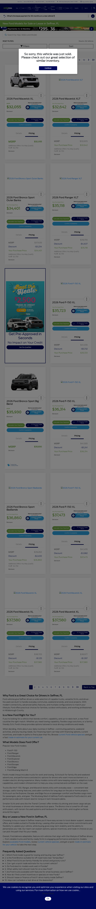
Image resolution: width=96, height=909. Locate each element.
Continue (48, 68)
